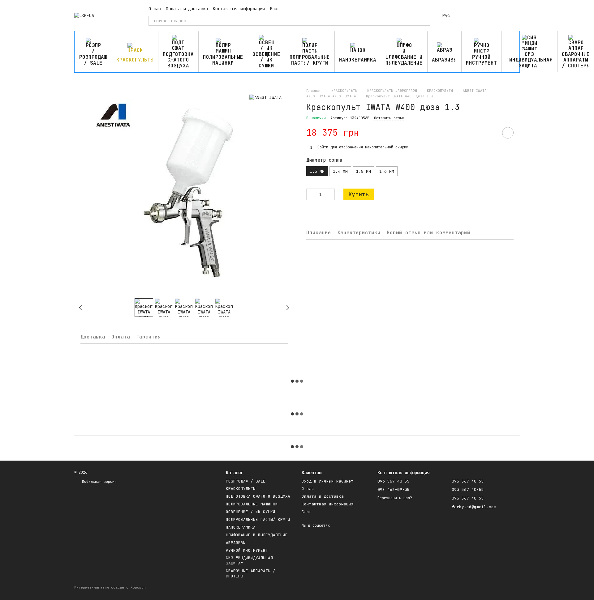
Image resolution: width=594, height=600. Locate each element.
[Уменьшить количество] (311, 194)
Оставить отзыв (389, 118)
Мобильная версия (98, 481)
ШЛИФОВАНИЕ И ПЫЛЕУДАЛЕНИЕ (404, 60)
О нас (154, 8)
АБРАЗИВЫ (444, 60)
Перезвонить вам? (394, 498)
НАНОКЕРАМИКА (357, 60)
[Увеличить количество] (330, 194)
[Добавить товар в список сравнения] (490, 132)
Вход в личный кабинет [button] (328, 481)
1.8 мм (363, 171)
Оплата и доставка (187, 8)
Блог (275, 8)
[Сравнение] (466, 15)
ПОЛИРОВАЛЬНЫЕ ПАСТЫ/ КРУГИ (310, 60)
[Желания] (483, 15)
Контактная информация (239, 8)
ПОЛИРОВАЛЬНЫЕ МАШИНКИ (223, 60)
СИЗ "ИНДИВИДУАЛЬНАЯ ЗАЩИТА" (529, 60)
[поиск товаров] (425, 21)
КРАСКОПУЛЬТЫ (134, 60)
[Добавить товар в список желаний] (508, 132)
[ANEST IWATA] (265, 97)
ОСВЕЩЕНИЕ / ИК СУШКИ (266, 60)
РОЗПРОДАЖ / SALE (93, 60)
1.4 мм (340, 171)
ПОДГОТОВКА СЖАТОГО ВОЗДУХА (178, 60)
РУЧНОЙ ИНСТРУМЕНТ (481, 60)
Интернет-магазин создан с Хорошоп (110, 587)
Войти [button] (322, 147)
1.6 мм (386, 171)
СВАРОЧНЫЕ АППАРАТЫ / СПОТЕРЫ (250, 573)
